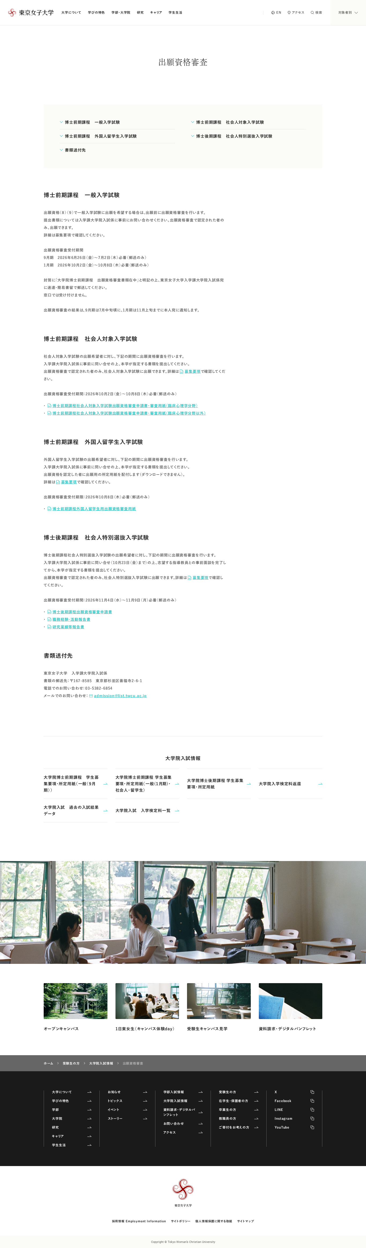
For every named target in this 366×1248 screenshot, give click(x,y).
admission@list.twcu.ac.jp (120, 696)
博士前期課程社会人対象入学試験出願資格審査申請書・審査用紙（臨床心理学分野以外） (129, 413)
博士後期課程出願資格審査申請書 (82, 612)
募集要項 (192, 371)
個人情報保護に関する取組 (213, 1221)
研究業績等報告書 (68, 627)
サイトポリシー (181, 1221)
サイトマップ (245, 1221)
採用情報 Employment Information (139, 1221)
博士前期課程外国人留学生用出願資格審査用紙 (94, 509)
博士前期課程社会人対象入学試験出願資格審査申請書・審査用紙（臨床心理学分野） (125, 406)
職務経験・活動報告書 (71, 619)
